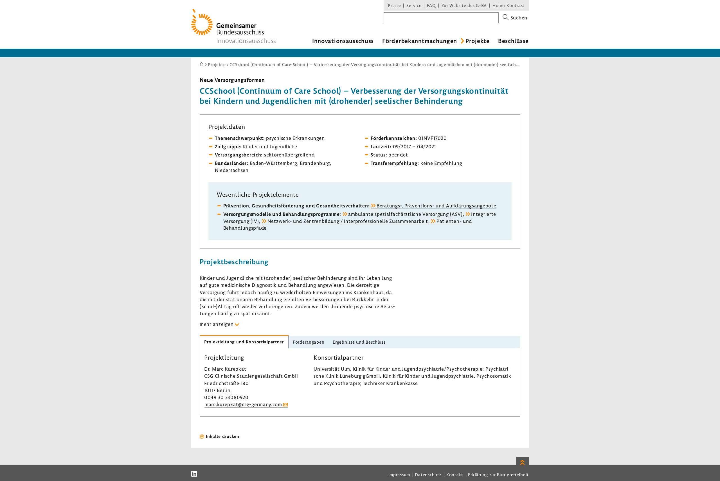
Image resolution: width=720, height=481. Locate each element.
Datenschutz (428, 474)
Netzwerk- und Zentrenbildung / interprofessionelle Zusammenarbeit (347, 221)
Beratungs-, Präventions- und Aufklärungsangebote (436, 206)
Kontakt (454, 474)
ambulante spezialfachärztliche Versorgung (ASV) (405, 214)
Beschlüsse (513, 40)
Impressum (399, 474)
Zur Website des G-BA (465, 5)
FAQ (431, 5)
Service (413, 5)
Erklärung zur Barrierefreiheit (498, 474)
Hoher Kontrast (508, 5)
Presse (394, 5)
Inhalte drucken (222, 436)
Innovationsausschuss (343, 40)
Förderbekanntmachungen (419, 40)
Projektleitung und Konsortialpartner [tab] (244, 341)
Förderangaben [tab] (308, 342)
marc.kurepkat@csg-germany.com (243, 404)
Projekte (477, 40)
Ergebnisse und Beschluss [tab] (359, 342)
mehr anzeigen (216, 324)
